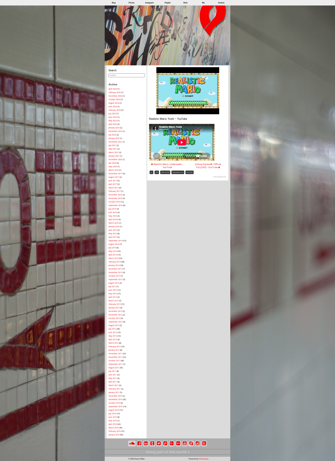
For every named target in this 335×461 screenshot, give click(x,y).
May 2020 (112, 166)
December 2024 (115, 96)
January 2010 (113, 434)
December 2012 (115, 311)
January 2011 (113, 392)
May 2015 (112, 233)
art (151, 172)
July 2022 (112, 134)
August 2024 (113, 103)
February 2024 (114, 110)
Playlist (168, 3)
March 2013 (113, 300)
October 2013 (114, 276)
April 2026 (112, 89)
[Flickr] (178, 443)
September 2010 (115, 406)
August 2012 (113, 325)
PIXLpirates (203, 459)
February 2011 (114, 389)
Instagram (149, 3)
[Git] (165, 443)
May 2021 (112, 149)
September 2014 (115, 240)
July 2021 (112, 145)
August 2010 (113, 410)
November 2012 (115, 314)
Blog (114, 3)
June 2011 (112, 374)
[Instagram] (197, 443)
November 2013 (115, 272)
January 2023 (113, 127)
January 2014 (113, 265)
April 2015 (112, 237)
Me (203, 3)
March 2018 (113, 170)
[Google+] (172, 443)
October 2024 (114, 99)
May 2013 (112, 293)
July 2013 (112, 286)
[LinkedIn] (146, 443)
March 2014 (113, 258)
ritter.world (165, 172)
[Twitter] (159, 443)
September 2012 (115, 321)
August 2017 (113, 177)
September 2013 (115, 279)
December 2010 (115, 396)
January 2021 (113, 156)
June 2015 (112, 230)
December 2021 (115, 142)
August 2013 (113, 283)
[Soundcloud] (132, 443)
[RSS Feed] (204, 443)
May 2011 (112, 378)
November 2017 (115, 173)
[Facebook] (139, 443)
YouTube (189, 172)
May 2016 (112, 216)
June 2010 (112, 417)
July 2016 (112, 209)
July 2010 (112, 413)
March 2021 (113, 152)
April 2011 (112, 381)
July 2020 (112, 163)
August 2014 (113, 244)
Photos (132, 3)
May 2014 (112, 251)
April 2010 (112, 424)
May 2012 (112, 336)
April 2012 (112, 339)
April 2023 (112, 124)
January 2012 (113, 350)
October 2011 (114, 360)
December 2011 (115, 353)
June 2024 (112, 106)
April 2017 (112, 184)
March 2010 (113, 427)
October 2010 (114, 403)
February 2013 (114, 304)
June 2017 (112, 180)
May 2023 (112, 120)
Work (185, 3)
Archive (221, 3)
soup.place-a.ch (177, 172)
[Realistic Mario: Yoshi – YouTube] (187, 90)
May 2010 (112, 420)
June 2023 (112, 117)
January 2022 (113, 138)
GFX (156, 172)
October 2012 (114, 318)
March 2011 (113, 385)
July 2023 (112, 113)
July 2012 (112, 329)
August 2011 (113, 367)
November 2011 (115, 357)
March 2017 (113, 187)
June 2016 (112, 212)
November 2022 (115, 131)
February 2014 (114, 261)
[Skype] (191, 443)
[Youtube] (185, 443)
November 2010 (115, 399)
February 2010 (114, 431)
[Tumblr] (152, 443)
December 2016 (115, 194)
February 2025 (114, 92)
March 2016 (113, 223)
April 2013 (112, 297)
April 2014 (112, 254)
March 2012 (113, 343)
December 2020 (115, 159)
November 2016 (115, 198)
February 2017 (114, 191)
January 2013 (113, 307)
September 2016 (115, 205)
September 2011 (115, 364)
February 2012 (114, 346)
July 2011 (112, 371)
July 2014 (112, 247)
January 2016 (113, 226)
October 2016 (114, 202)
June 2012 (112, 332)
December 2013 (115, 269)
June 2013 (112, 290)
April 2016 (112, 219)
